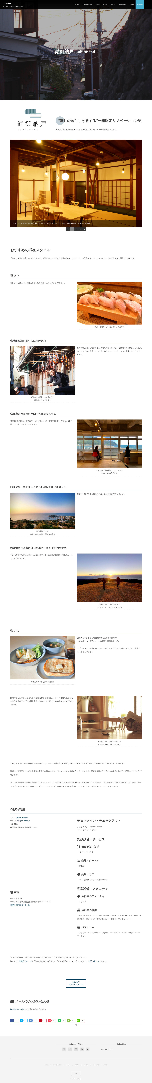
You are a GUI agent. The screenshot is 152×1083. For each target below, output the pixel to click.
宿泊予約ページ (25, 961)
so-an (7, 3)
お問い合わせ (93, 961)
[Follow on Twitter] (64, 1049)
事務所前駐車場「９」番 (20, 905)
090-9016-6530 (22, 818)
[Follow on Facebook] (70, 1049)
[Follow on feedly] (87, 1049)
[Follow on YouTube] (82, 1049)
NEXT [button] (138, 183)
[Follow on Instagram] (76, 1049)
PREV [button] (14, 183)
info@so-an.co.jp (23, 821)
